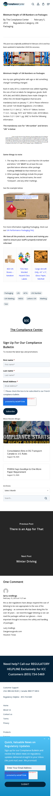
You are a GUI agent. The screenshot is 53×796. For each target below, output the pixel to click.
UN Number (36, 293)
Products (7, 732)
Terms (6, 718)
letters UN (31, 298)
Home (5, 705)
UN (18, 293)
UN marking (9, 298)
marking (43, 298)
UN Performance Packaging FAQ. (20, 230)
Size (6, 304)
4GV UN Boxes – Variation (10, 272)
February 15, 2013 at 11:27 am (14, 598)
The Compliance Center (17, 19)
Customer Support (11, 687)
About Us (7, 710)
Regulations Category (23, 23)
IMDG (20, 298)
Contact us (7, 714)
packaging (9, 293)
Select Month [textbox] (10, 490)
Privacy (6, 723)
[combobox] (26, 490)
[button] (48, 4)
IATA (25, 293)
